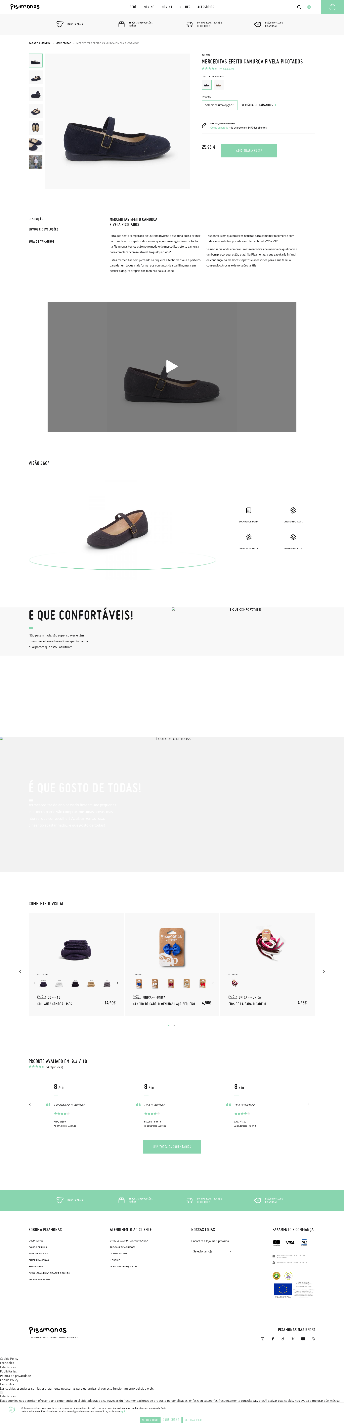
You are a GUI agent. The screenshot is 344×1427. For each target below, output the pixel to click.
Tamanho (206, 97)
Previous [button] (21, 971)
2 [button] (174, 1025)
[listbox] (258, 86)
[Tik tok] (283, 1338)
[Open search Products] (299, 7)
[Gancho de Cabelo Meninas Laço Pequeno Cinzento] (187, 984)
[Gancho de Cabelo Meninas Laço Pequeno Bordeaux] (171, 984)
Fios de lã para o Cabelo (247, 1004)
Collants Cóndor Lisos (54, 1004)
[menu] (172, 7)
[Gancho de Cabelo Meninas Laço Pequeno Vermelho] (203, 984)
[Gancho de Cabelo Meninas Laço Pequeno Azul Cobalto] (139, 984)
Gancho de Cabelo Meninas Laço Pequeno (164, 1004)
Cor (213, 76)
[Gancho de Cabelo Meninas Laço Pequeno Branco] (155, 984)
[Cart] (332, 7)
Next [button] (118, 983)
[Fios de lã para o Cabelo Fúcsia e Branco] (234, 984)
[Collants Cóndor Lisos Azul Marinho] (43, 984)
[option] (219, 85)
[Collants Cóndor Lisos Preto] (75, 984)
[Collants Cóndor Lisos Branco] (59, 984)
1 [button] (168, 1025)
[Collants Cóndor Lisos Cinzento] (107, 984)
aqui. (122, 1411)
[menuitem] (133, 7)
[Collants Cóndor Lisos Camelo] (91, 984)
